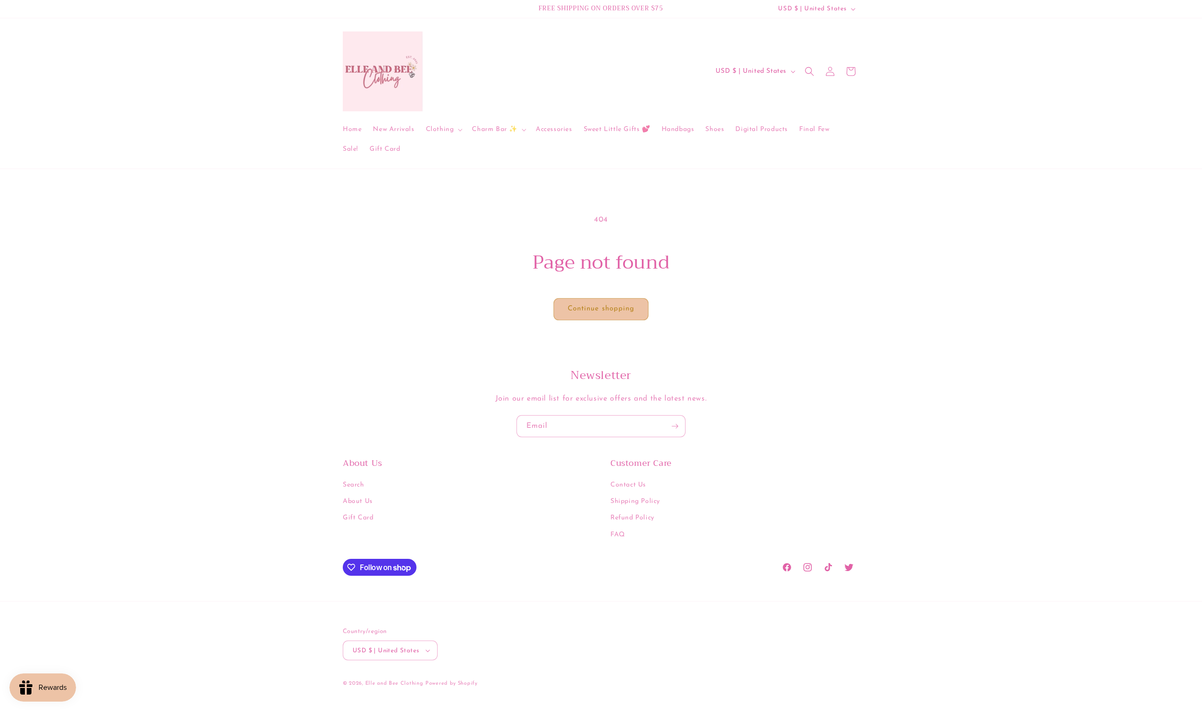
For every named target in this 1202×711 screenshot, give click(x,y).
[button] (443, 129)
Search (353, 484)
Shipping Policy (635, 501)
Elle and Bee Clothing (394, 683)
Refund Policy (632, 517)
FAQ (617, 534)
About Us (358, 501)
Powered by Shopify (451, 683)
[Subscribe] (674, 426)
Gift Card (358, 517)
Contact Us (628, 484)
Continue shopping (601, 308)
